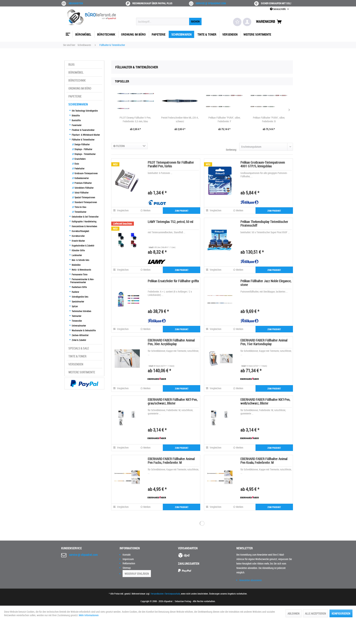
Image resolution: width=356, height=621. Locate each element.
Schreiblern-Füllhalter (83, 187)
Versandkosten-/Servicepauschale (165, 593)
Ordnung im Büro (79, 88)
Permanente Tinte (79, 274)
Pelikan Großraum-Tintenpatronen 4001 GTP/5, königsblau (262, 164)
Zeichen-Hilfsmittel (79, 335)
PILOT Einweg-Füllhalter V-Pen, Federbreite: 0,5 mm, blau (135, 119)
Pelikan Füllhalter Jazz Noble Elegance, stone (265, 283)
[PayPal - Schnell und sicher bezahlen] (84, 383)
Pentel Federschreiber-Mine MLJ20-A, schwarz (180, 119)
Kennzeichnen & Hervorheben (84, 226)
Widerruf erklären (137, 573)
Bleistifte (75, 115)
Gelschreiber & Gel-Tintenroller (85, 216)
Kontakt (127, 554)
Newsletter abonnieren (250, 580)
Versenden (75, 364)
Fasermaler (76, 125)
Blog (71, 64)
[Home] (67, 32)
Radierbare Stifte (79, 286)
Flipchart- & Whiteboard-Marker (85, 134)
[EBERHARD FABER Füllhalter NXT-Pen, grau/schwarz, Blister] (127, 418)
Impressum (128, 559)
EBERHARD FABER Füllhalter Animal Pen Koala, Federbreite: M (263, 460)
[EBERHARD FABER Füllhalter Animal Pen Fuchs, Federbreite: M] (127, 477)
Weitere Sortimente (81, 372)
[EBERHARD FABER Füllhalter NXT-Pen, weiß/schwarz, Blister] (220, 418)
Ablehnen (293, 613)
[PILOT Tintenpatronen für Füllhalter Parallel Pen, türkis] (127, 181)
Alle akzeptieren (315, 613)
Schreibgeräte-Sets (79, 296)
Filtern (120, 146)
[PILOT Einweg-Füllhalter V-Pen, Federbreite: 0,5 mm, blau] (135, 101)
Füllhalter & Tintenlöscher (83, 139)
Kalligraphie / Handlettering (83, 221)
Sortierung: (231, 149)
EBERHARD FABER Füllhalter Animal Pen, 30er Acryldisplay (171, 342)
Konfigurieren (341, 613)
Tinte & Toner (77, 356)
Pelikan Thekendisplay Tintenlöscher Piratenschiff (264, 223)
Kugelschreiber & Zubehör (82, 245)
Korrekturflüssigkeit (80, 231)
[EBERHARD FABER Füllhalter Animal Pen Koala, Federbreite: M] (220, 477)
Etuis (75, 163)
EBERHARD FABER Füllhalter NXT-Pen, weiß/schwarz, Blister (265, 401)
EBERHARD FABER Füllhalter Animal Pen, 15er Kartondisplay (263, 342)
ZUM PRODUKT (181, 210)
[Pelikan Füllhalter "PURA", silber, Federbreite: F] (224, 101)
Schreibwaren (78, 104)
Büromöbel (75, 72)
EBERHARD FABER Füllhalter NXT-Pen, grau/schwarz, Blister (172, 401)
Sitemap (127, 567)
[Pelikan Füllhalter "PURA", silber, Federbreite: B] (268, 101)
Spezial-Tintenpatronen (83, 197)
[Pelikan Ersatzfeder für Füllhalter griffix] (127, 299)
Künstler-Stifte (78, 250)
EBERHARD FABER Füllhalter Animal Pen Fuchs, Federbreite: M (171, 460)
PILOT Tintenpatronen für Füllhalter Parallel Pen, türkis (171, 164)
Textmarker (76, 315)
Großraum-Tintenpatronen (85, 173)
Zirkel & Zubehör (78, 339)
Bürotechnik (77, 80)
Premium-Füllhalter (82, 182)
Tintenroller (76, 320)
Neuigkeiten (76, 3)
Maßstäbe (75, 264)
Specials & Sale (78, 348)
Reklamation (129, 563)
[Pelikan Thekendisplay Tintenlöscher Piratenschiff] (220, 240)
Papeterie (75, 96)
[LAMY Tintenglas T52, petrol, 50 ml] (127, 240)
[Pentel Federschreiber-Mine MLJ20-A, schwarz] (179, 101)
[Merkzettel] (237, 22)
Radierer (75, 291)
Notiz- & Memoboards (81, 269)
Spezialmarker (77, 301)
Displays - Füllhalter (82, 149)
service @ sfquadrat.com (211, 3)
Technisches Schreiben (81, 311)
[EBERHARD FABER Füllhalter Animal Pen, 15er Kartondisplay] (220, 358)
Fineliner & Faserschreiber (83, 129)
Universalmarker (78, 325)
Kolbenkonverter (80, 178)
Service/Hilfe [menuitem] (279, 9)
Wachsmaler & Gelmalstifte (83, 330)
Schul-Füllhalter (80, 192)
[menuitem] (169, 21)
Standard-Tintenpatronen (84, 202)
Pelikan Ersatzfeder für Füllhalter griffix (173, 281)
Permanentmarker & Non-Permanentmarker (82, 281)
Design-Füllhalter (81, 144)
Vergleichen (122, 210)
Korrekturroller (78, 235)
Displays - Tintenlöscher (84, 153)
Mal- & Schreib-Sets (80, 259)
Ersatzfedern (79, 158)
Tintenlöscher (79, 211)
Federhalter (78, 168)
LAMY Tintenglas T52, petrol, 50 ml (170, 221)
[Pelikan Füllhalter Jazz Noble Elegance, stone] (220, 299)
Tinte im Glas (79, 206)
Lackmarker (76, 255)
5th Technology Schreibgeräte (84, 110)
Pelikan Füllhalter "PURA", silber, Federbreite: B (269, 119)
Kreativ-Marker (78, 240)
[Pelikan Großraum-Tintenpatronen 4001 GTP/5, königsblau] (220, 181)
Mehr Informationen (89, 615)
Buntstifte (76, 120)
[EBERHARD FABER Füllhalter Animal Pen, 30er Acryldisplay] (127, 358)
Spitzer (74, 306)
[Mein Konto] (247, 22)
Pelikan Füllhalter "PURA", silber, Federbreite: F (224, 119)
